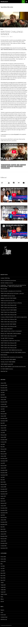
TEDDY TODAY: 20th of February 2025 (8, 314)
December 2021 (4, 439)
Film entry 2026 (4, 288)
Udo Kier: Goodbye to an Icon (7, 282)
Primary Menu (26, 1)
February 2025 (4, 397)
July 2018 (2, 477)
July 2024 (2, 409)
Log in (2, 612)
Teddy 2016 (3, 589)
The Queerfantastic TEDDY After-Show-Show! (10, 340)
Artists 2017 (3, 561)
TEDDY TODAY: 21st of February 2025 (8, 312)
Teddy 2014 (3, 584)
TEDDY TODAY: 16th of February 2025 (8, 335)
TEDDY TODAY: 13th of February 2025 (8, 347)
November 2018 (4, 472)
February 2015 (4, 531)
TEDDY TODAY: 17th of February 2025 (8, 326)
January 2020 (3, 456)
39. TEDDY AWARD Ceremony (7, 368)
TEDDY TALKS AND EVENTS (7, 328)
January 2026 (3, 383)
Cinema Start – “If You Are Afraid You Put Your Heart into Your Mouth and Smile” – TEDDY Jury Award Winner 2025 (13, 286)
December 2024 (4, 401)
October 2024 (3, 404)
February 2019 (4, 465)
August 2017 (3, 496)
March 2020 (3, 451)
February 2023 (4, 425)
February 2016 (4, 517)
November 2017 (4, 491)
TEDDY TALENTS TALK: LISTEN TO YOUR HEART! (11, 331)
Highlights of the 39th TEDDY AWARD (8, 298)
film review (23, 164)
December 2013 (4, 543)
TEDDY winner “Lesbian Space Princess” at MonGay (11, 302)
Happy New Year (4, 371)
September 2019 (4, 460)
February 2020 (4, 453)
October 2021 (3, 442)
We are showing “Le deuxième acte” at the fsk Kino (11, 291)
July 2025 (2, 392)
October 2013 (3, 545)
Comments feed (4, 617)
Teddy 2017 (3, 592)
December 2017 (4, 489)
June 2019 (3, 463)
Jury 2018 (3, 570)
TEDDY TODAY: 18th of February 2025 (8, 321)
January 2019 (3, 467)
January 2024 (3, 416)
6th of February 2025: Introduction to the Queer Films (12, 357)
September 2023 (4, 420)
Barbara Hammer (4, 354)
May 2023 (3, 423)
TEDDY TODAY (4, 594)
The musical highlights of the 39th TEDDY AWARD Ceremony (13, 352)
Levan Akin (4, 166)
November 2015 (4, 524)
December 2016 (4, 508)
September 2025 (4, 390)
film (18, 164)
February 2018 (4, 484)
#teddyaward (4, 1)
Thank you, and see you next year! (8, 300)
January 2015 (3, 533)
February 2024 (4, 413)
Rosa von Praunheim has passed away (8, 280)
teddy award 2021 (18, 166)
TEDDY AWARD (10, 166)
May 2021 (3, 446)
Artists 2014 (3, 556)
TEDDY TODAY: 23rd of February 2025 (8, 305)
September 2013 (4, 548)
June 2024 (3, 411)
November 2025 (4, 387)
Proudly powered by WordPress (6, 625)
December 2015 (4, 522)
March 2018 (3, 482)
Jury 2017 (3, 568)
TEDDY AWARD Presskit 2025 (7, 364)
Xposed (2, 601)
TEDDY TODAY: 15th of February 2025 (8, 342)
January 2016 (3, 519)
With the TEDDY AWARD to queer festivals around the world (13, 366)
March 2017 (3, 500)
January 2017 (3, 505)
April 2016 (3, 515)
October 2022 (3, 430)
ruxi (11, 36)
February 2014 (4, 538)
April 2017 (3, 498)
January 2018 (3, 486)
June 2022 (3, 432)
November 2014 (4, 536)
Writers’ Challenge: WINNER (12, 32)
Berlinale (14, 164)
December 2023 (4, 418)
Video (2, 596)
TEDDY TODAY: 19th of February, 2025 (9, 319)
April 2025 (3, 394)
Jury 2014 (3, 566)
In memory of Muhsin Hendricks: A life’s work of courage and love (14, 317)
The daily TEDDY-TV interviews (7, 338)
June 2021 (3, 444)
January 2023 (3, 427)
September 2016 (4, 512)
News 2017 (3, 580)
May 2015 (3, 526)
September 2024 (4, 406)
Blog (2, 29)
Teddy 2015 (3, 587)
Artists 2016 (3, 559)
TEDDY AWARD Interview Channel (8, 295)
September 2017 (4, 493)
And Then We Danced (6, 164)
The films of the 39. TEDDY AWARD (8, 361)
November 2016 (4, 510)
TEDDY (2, 582)
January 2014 (3, 541)
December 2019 (4, 458)
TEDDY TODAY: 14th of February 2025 (8, 345)
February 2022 (4, 434)
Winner (2, 599)
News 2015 (3, 575)
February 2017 (4, 503)
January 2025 (3, 399)
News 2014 (3, 573)
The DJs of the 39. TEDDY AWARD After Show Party (11, 350)
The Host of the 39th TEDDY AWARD (8, 324)
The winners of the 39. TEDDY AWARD (9, 309)
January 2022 (3, 437)
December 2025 (4, 385)
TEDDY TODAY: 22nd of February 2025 (9, 307)
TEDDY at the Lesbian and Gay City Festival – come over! (12, 293)
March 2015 (3, 529)
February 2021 (4, 449)
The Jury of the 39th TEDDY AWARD (8, 359)
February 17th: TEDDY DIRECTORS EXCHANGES (11, 333)
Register (2, 610)
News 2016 (3, 577)
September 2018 (4, 475)
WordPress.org (4, 619)
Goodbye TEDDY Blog (5, 278)
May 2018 (3, 479)
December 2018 (4, 470)
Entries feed (3, 614)
